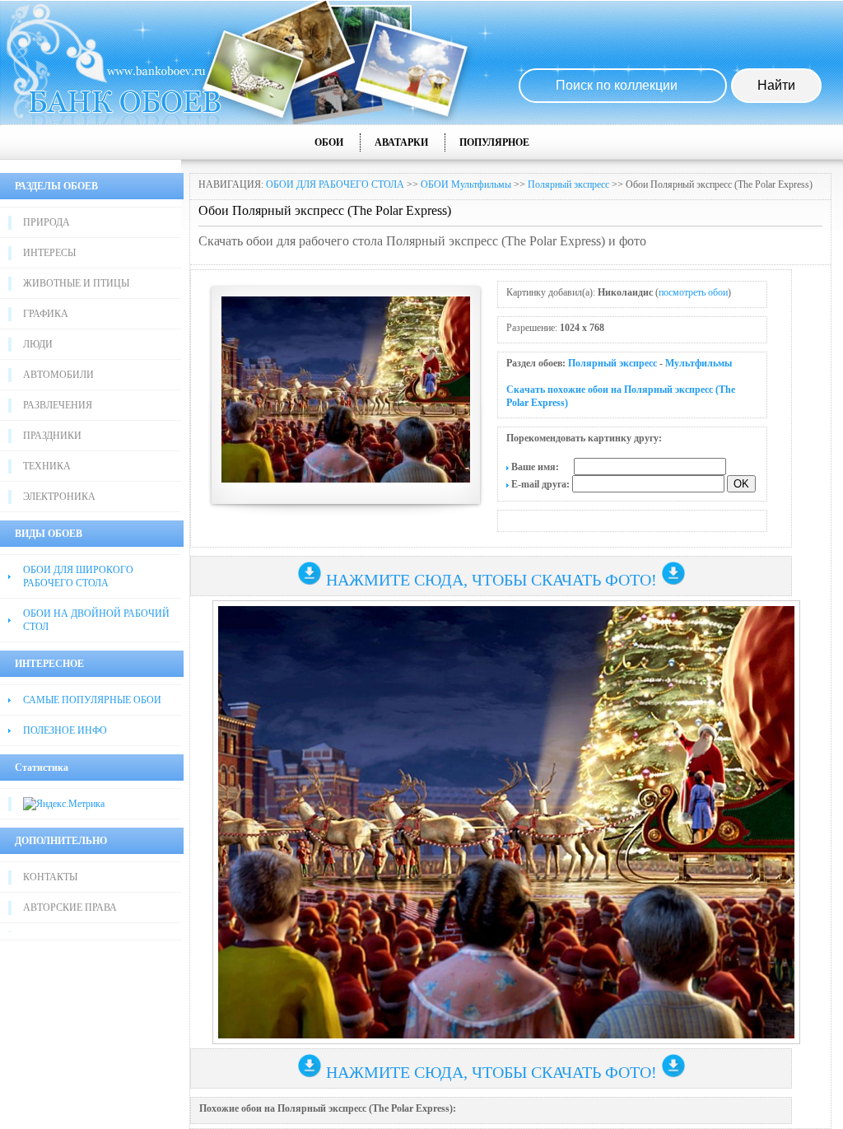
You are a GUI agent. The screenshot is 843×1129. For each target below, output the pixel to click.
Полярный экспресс (568, 184)
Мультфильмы (698, 363)
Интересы (49, 253)
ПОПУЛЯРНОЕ (494, 142)
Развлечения (57, 405)
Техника (47, 466)
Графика (45, 314)
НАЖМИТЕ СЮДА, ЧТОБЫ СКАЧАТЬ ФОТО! (491, 580)
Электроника (59, 496)
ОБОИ (328, 142)
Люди (38, 344)
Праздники (52, 435)
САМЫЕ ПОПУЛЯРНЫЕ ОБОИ (92, 700)
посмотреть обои (693, 292)
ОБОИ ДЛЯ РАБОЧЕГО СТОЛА (335, 184)
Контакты (50, 877)
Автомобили (58, 374)
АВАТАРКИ (401, 142)
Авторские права (70, 907)
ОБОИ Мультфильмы (466, 184)
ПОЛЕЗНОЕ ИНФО (65, 730)
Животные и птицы (76, 283)
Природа (46, 222)
